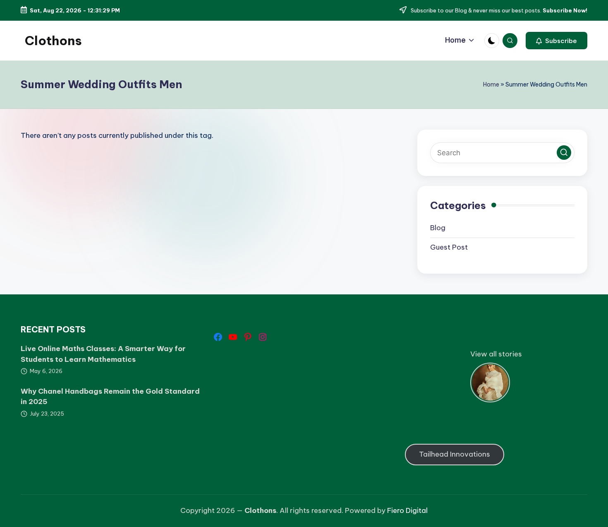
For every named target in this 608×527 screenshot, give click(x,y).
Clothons (53, 40)
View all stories (496, 354)
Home (491, 84)
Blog (437, 227)
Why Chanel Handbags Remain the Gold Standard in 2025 (110, 397)
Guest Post (449, 247)
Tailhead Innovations (454, 454)
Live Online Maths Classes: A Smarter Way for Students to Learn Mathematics (103, 354)
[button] (556, 40)
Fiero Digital (407, 510)
